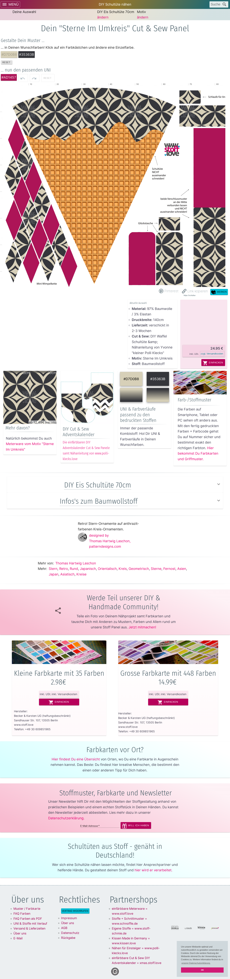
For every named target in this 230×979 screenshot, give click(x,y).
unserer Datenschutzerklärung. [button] (195, 963)
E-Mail (17, 938)
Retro (63, 569)
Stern (53, 569)
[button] (195, 291)
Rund (74, 569)
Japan (53, 574)
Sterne (156, 569)
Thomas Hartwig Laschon (75, 563)
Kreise (81, 574)
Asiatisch (67, 574)
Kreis (123, 569)
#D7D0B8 (131, 379)
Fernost (169, 569)
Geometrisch (139, 569)
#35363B (157, 379)
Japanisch (88, 569)
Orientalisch (107, 569)
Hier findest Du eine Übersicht (76, 759)
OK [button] (202, 970)
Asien (181, 569)
